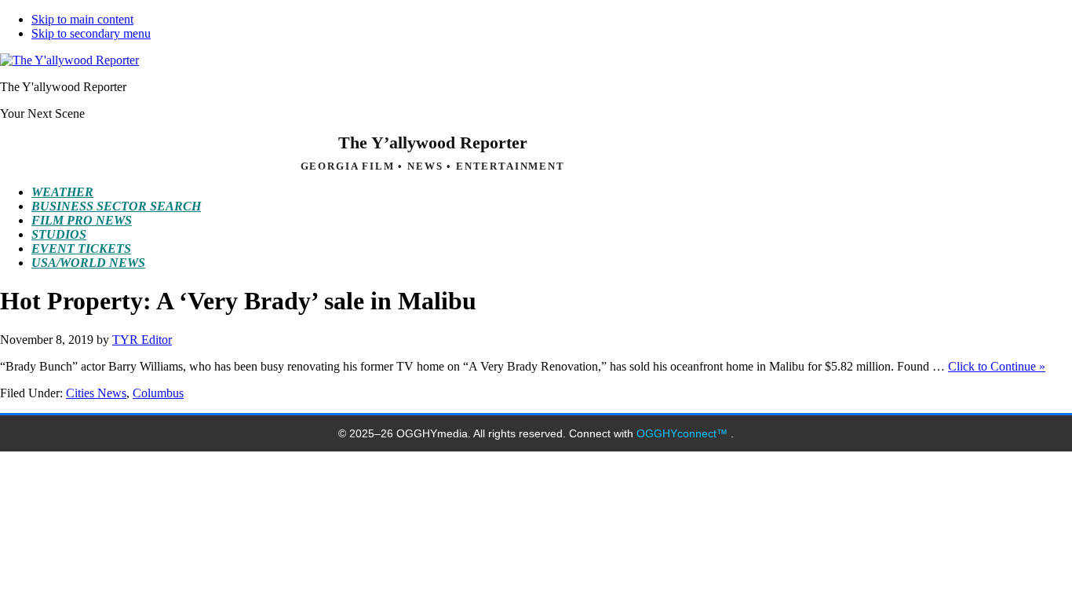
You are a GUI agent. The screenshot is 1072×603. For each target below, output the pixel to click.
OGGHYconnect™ (683, 433)
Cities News (96, 393)
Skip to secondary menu (91, 33)
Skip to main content (82, 19)
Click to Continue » (996, 366)
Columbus (158, 393)
